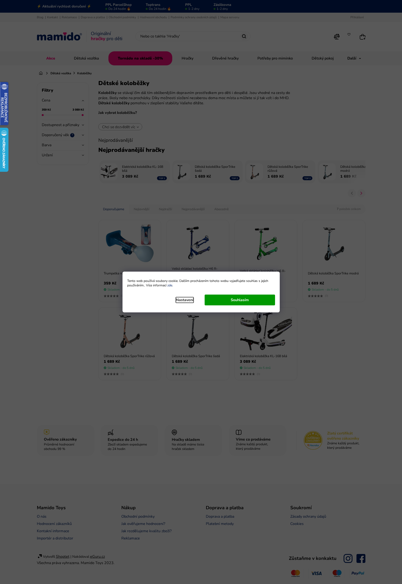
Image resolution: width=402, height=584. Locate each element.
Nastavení (184, 300)
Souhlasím (240, 300)
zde (169, 285)
